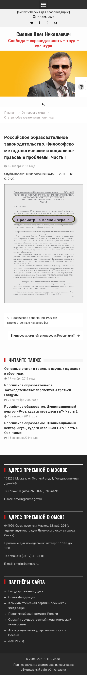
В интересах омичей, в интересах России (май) (43, 335)
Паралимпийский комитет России (33, 614)
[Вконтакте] (31, 22)
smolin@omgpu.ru (26, 564)
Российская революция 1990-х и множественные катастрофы (32, 320)
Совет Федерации (21, 597)
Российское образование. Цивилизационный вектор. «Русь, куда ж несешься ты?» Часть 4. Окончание (41, 428)
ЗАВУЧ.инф (16, 641)
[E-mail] (55, 22)
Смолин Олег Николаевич (43, 34)
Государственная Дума (25, 591)
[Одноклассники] (39, 22)
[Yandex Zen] (47, 22)
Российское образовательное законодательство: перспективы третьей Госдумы (37, 390)
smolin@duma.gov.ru (28, 499)
